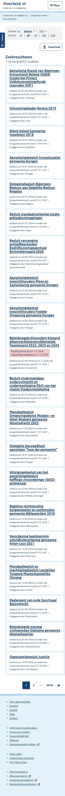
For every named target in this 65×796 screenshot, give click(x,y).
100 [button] (44, 35)
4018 (49, 686)
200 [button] (53, 35)
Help (12, 714)
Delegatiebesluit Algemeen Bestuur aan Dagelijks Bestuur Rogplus (32, 187)
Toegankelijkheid (19, 736)
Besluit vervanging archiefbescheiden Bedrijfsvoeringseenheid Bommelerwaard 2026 (28, 246)
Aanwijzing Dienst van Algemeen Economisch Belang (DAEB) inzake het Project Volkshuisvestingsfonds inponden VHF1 (34, 78)
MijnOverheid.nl (19, 772)
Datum (29, 31)
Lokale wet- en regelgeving (15, 15)
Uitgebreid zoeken (39, 15)
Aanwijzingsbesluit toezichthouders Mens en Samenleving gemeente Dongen (34, 281)
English (14, 710)
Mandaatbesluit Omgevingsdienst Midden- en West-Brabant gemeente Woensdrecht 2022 (32, 417)
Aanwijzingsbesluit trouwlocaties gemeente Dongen (35, 159)
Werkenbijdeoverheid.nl (23, 784)
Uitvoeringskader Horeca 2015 (33, 108)
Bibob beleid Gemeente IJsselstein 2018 (27, 133)
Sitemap (14, 740)
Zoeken (14, 718)
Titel (43, 31)
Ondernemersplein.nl (21, 780)
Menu (57, 5)
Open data (15, 754)
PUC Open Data (18, 762)
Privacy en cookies (20, 732)
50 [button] (35, 35)
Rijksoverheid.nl (18, 776)
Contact (14, 706)
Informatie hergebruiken (23, 728)
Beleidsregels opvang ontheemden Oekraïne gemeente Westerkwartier (35, 630)
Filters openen (2, 40)
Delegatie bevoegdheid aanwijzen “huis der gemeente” (33, 448)
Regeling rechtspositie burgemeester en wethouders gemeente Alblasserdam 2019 (32, 510)
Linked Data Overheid (22, 758)
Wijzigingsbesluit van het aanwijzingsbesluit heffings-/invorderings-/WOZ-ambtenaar (32, 477)
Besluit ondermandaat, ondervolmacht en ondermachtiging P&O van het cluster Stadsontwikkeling (33, 383)
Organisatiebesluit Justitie (29, 657)
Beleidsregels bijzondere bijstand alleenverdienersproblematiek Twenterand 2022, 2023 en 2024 (35, 341)
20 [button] (28, 35)
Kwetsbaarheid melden (23, 744)
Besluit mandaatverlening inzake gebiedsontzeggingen (35, 216)
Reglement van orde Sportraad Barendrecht (33, 602)
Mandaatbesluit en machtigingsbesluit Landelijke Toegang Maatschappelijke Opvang (32, 572)
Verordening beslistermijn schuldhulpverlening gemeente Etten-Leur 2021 (33, 540)
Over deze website (20, 702)
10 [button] (20, 35)
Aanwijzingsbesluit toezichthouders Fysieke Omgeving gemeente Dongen (32, 311)
